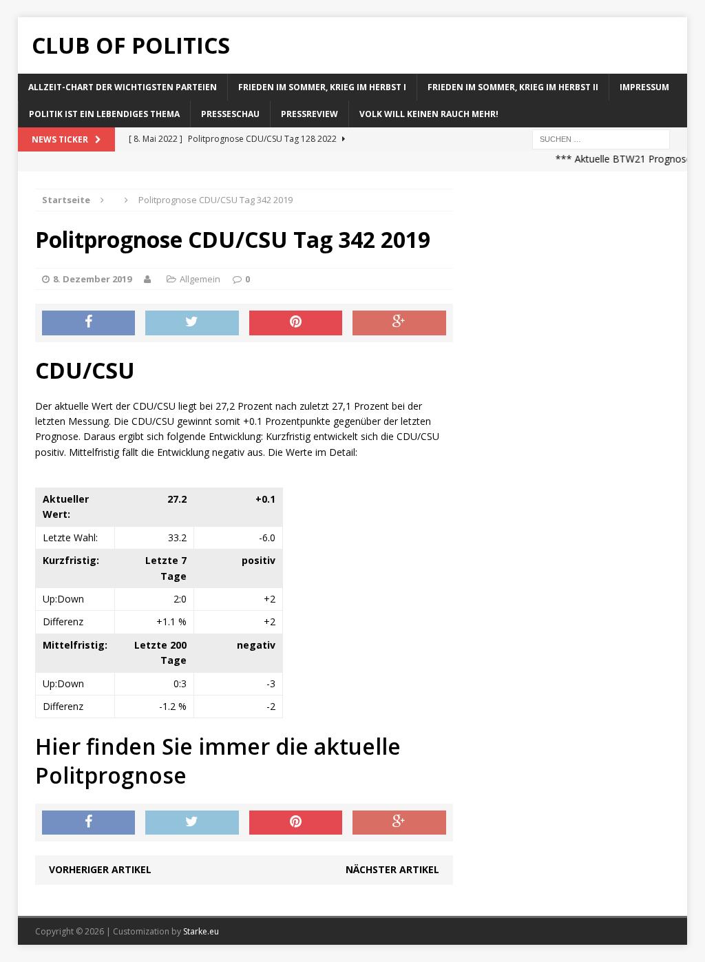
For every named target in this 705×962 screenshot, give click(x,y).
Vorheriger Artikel (100, 869)
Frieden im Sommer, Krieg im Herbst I (322, 87)
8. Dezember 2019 (92, 279)
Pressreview (309, 114)
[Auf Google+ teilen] (399, 323)
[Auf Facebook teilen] (89, 323)
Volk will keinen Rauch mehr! (428, 114)
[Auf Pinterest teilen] (296, 323)
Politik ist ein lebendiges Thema (104, 114)
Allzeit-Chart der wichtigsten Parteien (122, 87)
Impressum (644, 87)
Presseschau (230, 114)
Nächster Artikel (392, 869)
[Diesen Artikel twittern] (192, 323)
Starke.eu (201, 931)
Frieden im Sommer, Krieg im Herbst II (513, 87)
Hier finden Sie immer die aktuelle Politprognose (218, 760)
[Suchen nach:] (601, 138)
